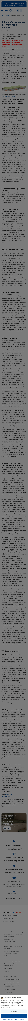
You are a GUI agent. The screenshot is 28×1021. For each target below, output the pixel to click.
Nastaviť (14, 1011)
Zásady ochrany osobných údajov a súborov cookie (14, 1019)
